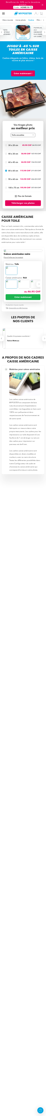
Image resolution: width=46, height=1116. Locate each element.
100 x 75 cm (13, 187)
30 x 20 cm (13, 145)
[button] (23, 196)
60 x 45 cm (13, 162)
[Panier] (42, 13)
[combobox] (23, 135)
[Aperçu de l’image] (23, 250)
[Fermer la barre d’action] (42, 4)
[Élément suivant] (42, 20)
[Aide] (40, 1110)
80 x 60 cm (13, 170)
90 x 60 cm (13, 179)
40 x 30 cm (13, 153)
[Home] (23, 13)
